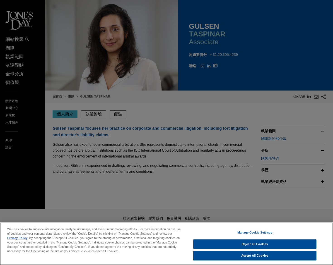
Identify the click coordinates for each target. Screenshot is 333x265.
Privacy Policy (17, 238)
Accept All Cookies (254, 255)
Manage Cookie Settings (254, 232)
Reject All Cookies (255, 244)
